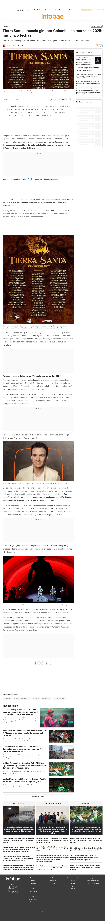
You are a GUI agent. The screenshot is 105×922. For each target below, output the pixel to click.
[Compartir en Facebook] (55, 99)
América (33, 880)
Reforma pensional (23, 22)
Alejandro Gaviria (12, 22)
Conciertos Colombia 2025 (22, 698)
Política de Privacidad (93, 883)
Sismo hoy (4, 22)
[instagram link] (16, 887)
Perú (65, 10)
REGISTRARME (86, 10)
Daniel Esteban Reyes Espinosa (18, 46)
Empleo (53, 883)
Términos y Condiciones (93, 880)
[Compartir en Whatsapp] (51, 99)
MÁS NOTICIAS (38, 797)
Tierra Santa (7, 698)
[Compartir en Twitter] (59, 99)
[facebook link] (9, 887)
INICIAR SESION (98, 10)
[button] (3, 10)
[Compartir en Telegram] (66, 99)
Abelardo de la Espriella (96, 22)
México (61, 10)
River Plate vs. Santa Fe (52, 22)
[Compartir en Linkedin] (63, 99)
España (54, 10)
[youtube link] (9, 891)
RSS (33, 904)
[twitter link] (13, 887)
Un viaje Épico (46, 698)
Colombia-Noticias (59, 698)
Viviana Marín (32, 22)
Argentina (30, 10)
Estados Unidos (38, 10)
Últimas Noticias (33, 902)
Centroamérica (73, 10)
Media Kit (73, 894)
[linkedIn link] (16, 891)
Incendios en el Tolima (72, 22)
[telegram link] (13, 891)
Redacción (53, 880)
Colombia (48, 10)
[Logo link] (53, 16)
